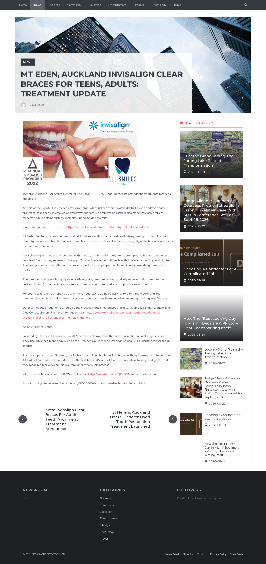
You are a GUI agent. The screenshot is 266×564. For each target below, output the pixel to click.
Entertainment (117, 5)
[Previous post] (22, 419)
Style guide (236, 554)
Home (23, 5)
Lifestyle (139, 5)
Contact (202, 554)
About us (187, 554)
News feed (172, 554)
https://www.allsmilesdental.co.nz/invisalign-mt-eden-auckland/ (107, 227)
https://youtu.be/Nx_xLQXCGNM (109, 374)
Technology (159, 5)
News (37, 5)
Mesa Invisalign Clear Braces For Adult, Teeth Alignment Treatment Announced (65, 419)
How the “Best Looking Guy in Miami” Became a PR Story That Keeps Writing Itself (211, 323)
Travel (177, 5)
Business (54, 5)
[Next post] (172, 419)
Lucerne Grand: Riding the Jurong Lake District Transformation (209, 161)
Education (95, 5)
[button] (246, 5)
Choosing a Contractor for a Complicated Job (223, 416)
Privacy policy (218, 554)
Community (74, 5)
